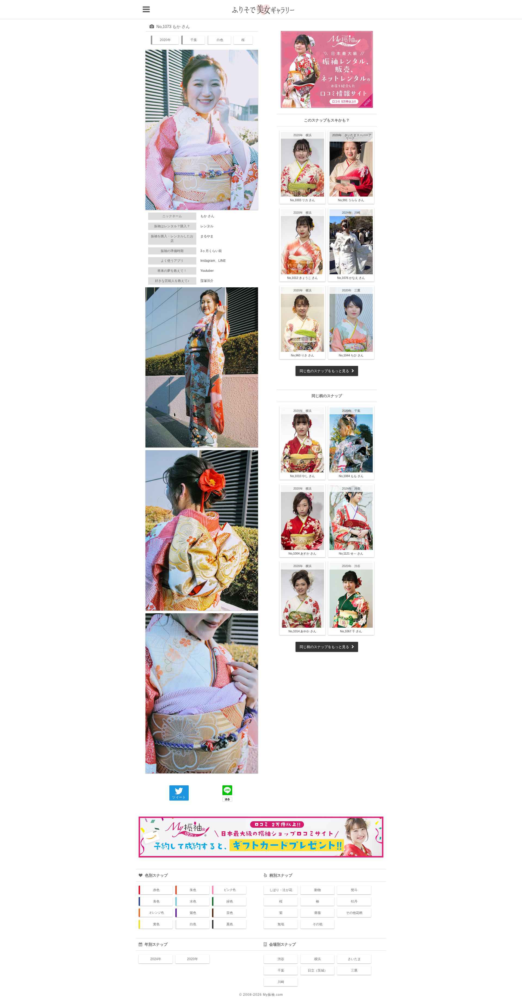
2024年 (347, 212)
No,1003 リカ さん (302, 200)
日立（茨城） (317, 970)
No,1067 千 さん (351, 631)
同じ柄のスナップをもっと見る (325, 647)
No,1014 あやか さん (302, 631)
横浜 (309, 135)
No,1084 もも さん (351, 476)
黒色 (229, 924)
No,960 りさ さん (302, 355)
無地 (281, 924)
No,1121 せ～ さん (351, 553)
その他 (317, 924)
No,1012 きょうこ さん (302, 277)
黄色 (156, 924)
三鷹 (357, 290)
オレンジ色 (156, 912)
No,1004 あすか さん (302, 553)
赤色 (156, 890)
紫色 (193, 913)
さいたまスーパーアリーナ (357, 136)
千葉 (193, 40)
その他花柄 (354, 913)
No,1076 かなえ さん (351, 277)
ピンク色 (230, 889)
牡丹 (354, 901)
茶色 (229, 913)
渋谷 (357, 488)
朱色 (193, 890)
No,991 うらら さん (351, 200)
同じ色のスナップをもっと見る (325, 371)
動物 (317, 890)
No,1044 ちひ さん (351, 355)
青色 (156, 901)
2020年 (165, 40)
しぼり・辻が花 (280, 890)
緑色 (229, 901)
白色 (220, 40)
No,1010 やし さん (302, 476)
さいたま (354, 959)
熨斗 (354, 890)
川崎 (357, 212)
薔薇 (317, 913)
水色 (193, 901)
